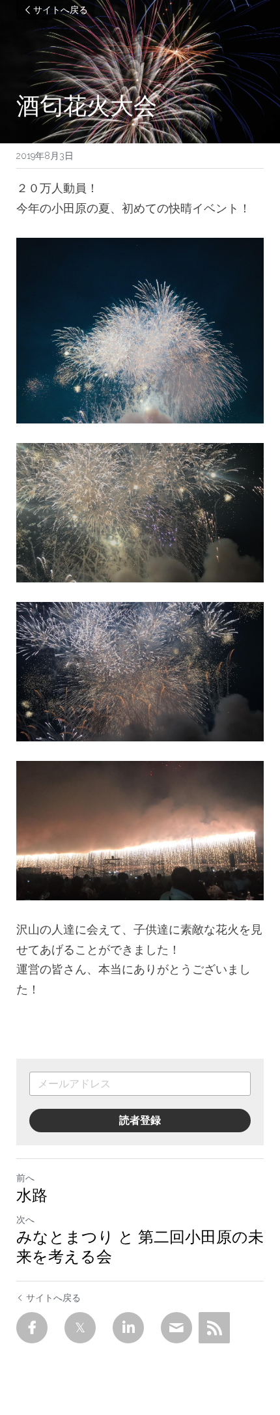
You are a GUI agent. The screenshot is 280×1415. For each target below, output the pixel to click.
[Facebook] (32, 1327)
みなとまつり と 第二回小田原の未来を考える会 (140, 1246)
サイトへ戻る (60, 10)
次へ (25, 1219)
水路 (32, 1195)
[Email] (176, 1327)
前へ (25, 1178)
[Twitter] (80, 1327)
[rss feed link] (214, 1327)
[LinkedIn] (128, 1327)
